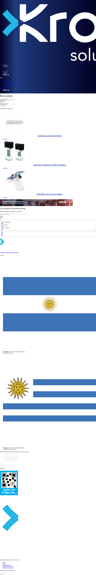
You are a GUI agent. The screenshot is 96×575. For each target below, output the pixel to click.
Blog (4, 562)
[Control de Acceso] (7, 103)
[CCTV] (7, 102)
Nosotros (5, 65)
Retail (7, 69)
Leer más (5, 139)
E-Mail (1, 460)
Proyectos (5, 71)
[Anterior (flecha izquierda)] (0, 574)
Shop (4, 563)
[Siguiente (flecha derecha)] (2, 574)
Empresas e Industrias (11, 67)
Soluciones (5, 66)
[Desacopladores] (7, 104)
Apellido (2, 457)
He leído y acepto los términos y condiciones (12, 462)
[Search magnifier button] (1, 217)
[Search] (14, 99)
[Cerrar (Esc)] (5, 573)
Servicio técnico (7, 565)
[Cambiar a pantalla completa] (2, 573)
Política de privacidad (8, 566)
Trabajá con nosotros (8, 567)
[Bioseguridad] (7, 100)
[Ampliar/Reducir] (0, 573)
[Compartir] (3, 573)
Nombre (2, 454)
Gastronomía (9, 70)
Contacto (5, 73)
